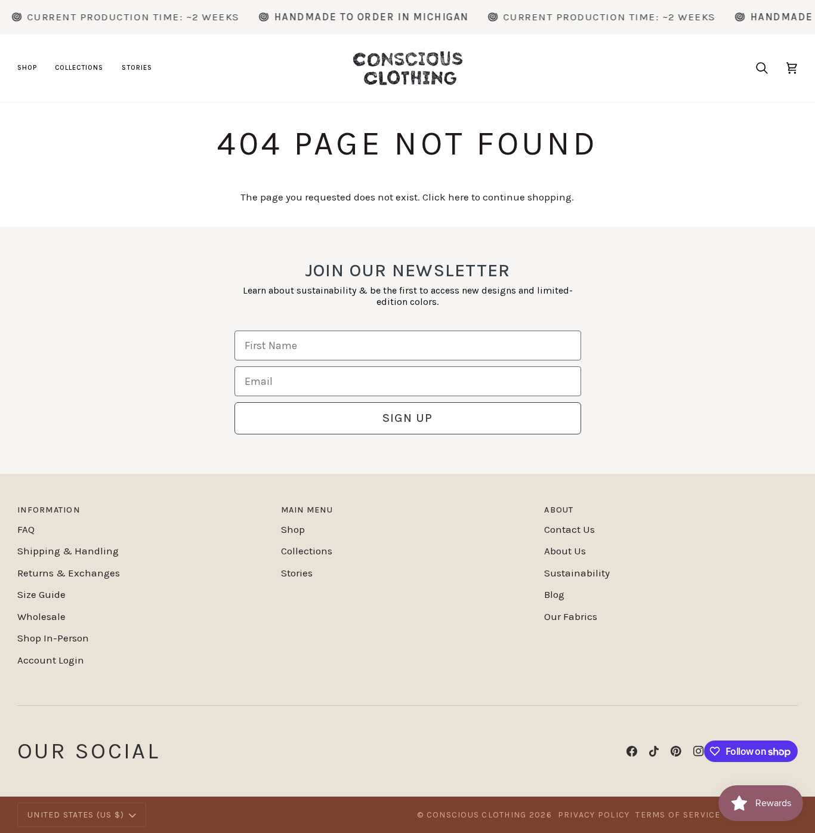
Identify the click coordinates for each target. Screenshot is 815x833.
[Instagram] (698, 751)
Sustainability (577, 573)
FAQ (26, 529)
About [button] (558, 510)
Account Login (50, 660)
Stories (297, 573)
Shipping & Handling (68, 551)
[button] (31, 68)
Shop (293, 529)
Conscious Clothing (477, 815)
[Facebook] (631, 751)
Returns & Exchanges (68, 573)
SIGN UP (407, 418)
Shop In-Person (53, 638)
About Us (565, 551)
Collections (306, 551)
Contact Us (569, 529)
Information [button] (48, 510)
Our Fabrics (570, 616)
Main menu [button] (307, 510)
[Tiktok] (654, 751)
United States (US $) (75, 815)
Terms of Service (677, 815)
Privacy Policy (594, 815)
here (458, 197)
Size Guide (41, 594)
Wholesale (41, 616)
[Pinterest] (676, 751)
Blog (554, 594)
